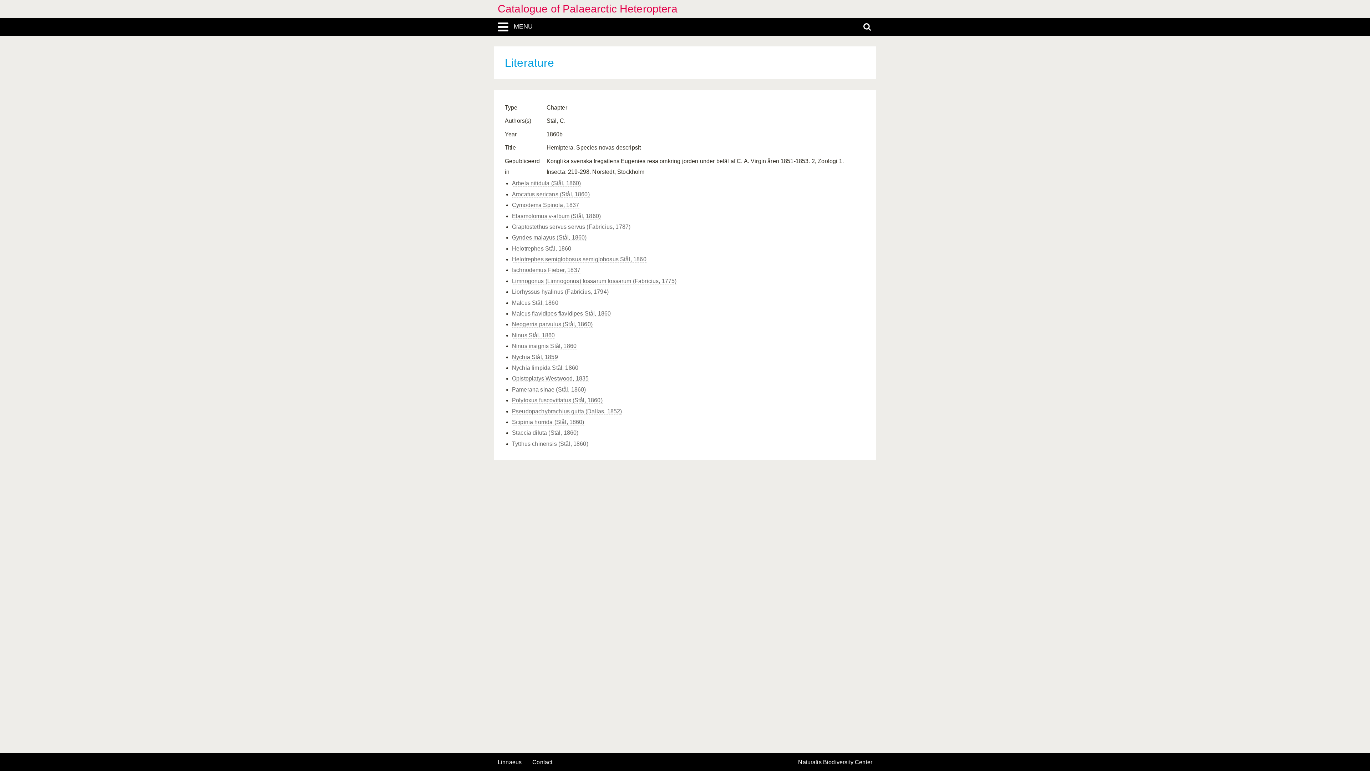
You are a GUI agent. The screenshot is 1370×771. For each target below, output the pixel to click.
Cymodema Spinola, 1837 (545, 205)
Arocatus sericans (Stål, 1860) (551, 194)
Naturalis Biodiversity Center (835, 762)
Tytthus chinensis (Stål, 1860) (550, 444)
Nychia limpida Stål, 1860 (545, 368)
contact (542, 762)
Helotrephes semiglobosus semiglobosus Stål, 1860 (579, 259)
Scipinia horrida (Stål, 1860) (548, 422)
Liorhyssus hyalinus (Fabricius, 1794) (560, 292)
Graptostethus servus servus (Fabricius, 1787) (571, 227)
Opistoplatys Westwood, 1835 (550, 379)
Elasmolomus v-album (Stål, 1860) (556, 216)
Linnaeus (510, 762)
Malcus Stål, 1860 (535, 303)
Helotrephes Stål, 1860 (542, 249)
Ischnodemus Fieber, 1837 (546, 270)
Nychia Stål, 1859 (535, 357)
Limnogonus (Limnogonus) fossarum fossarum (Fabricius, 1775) (594, 281)
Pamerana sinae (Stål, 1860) (549, 390)
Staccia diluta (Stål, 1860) (545, 433)
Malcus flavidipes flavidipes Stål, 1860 (561, 314)
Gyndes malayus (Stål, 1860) (549, 238)
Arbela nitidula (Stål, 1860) (546, 183)
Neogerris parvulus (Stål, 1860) (552, 324)
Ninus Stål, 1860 (533, 335)
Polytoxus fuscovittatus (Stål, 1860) (557, 400)
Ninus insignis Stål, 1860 (544, 346)
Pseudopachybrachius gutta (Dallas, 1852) (567, 411)
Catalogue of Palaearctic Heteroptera (588, 9)
